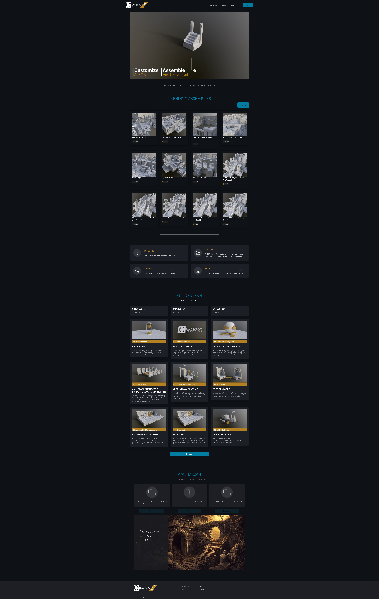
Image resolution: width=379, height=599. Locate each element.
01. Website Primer (182, 346)
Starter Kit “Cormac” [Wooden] (174, 218)
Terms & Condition (243, 597)
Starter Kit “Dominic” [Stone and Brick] (203, 219)
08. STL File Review (222, 434)
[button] (189, 454)
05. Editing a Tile (221, 389)
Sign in (248, 5)
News (184, 590)
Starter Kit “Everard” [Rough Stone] (234, 219)
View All (243, 105)
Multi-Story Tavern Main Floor (174, 137)
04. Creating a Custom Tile (187, 389)
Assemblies (213, 5)
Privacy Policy (234, 597)
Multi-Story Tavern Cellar (232, 137)
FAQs (232, 5)
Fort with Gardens (139, 137)
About (223, 5)
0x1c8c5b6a (138, 309)
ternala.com (151, 597)
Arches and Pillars (200, 178)
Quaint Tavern (168, 178)
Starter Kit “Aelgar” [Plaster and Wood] (233, 179)
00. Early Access (140, 346)
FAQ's (202, 590)
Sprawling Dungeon (139, 178)
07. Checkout (180, 434)
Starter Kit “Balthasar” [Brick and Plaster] (143, 219)
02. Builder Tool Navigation (227, 346)
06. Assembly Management (146, 434)
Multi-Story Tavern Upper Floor (202, 138)
